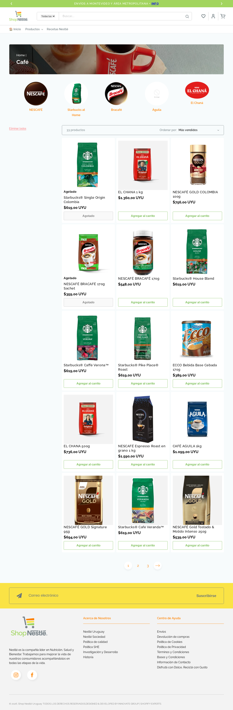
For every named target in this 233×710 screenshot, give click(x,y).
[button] (17, 128)
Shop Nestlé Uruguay (30, 703)
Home (20, 55)
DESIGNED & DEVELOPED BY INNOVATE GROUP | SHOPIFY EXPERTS (123, 703)
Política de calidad (95, 642)
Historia (88, 657)
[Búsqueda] (187, 16)
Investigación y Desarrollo (100, 652)
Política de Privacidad (171, 647)
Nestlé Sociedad (94, 636)
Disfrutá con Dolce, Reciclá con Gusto (182, 667)
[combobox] (125, 16)
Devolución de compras (173, 636)
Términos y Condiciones (173, 652)
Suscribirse (206, 596)
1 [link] (128, 565)
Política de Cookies (169, 642)
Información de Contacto (174, 662)
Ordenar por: (168, 130)
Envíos (161, 631)
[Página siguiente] (158, 566)
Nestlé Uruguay (93, 631)
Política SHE (91, 647)
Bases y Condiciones (171, 657)
